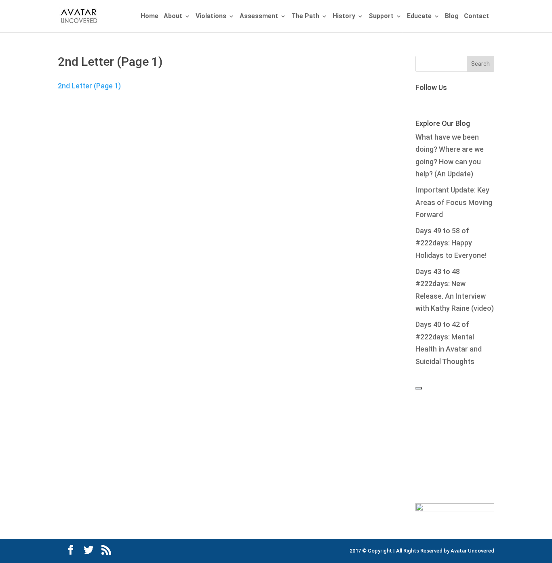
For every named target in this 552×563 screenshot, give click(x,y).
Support (381, 16)
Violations (211, 16)
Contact (476, 16)
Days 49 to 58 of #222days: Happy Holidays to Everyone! (451, 243)
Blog (452, 16)
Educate (419, 16)
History (344, 16)
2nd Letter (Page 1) (89, 86)
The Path (305, 16)
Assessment (259, 16)
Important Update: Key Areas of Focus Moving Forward (453, 202)
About (173, 16)
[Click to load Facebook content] (418, 388)
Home (149, 16)
